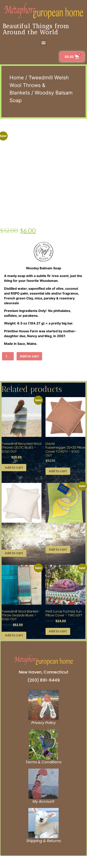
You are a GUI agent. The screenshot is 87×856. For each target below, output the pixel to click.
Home (17, 77)
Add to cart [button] (14, 467)
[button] (43, 42)
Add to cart (29, 356)
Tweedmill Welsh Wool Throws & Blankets (39, 85)
